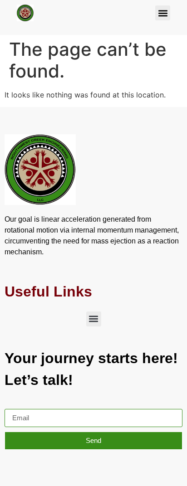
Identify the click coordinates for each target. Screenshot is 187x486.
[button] (162, 12)
